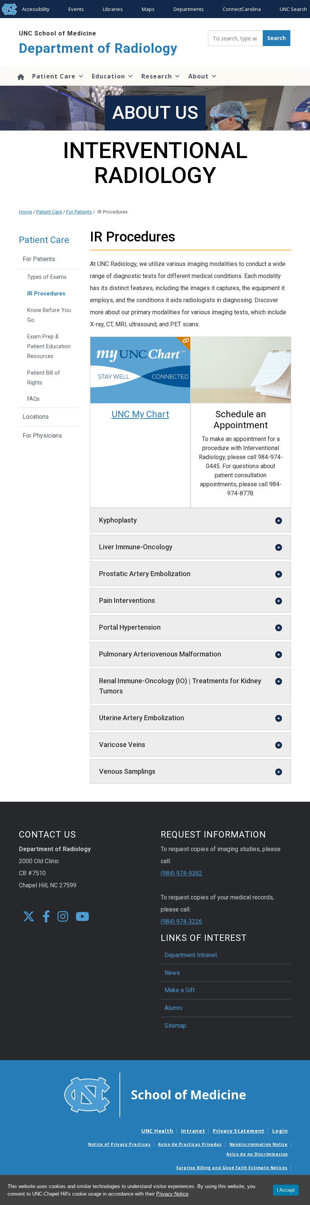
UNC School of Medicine (57, 33)
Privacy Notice (172, 1194)
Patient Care (54, 76)
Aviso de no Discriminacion (257, 1154)
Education (108, 76)
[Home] (20, 76)
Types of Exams (47, 277)
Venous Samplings (127, 771)
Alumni (173, 1007)
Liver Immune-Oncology (135, 547)
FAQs (33, 399)
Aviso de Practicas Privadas (190, 1144)
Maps (148, 9)
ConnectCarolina (242, 9)
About (198, 76)
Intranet (193, 1130)
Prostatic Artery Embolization (145, 574)
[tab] (190, 520)
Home (25, 212)
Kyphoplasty (118, 520)
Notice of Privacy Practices (119, 1144)
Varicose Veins (122, 745)
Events (76, 9)
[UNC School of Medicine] (155, 1094)
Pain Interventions (127, 600)
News (172, 972)
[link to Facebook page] (46, 917)
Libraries (113, 9)
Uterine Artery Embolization (141, 718)
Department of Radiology (98, 48)
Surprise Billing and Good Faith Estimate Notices (232, 1167)
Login (280, 1130)
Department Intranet (190, 955)
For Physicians (42, 435)
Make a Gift (179, 990)
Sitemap (175, 1025)
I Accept (286, 1190)
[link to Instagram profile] (63, 917)
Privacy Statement (239, 1130)
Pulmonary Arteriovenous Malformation (160, 654)
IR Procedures (46, 293)
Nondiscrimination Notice (258, 1144)
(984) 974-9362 (181, 873)
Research (156, 76)
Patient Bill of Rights (43, 378)
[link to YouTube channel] (82, 917)
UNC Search (293, 9)
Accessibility (36, 9)
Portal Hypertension (130, 627)
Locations (36, 416)
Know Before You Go (49, 315)
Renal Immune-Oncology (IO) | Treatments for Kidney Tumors (180, 686)
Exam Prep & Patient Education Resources (49, 347)
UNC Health (157, 1130)
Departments (189, 9)
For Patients (79, 212)
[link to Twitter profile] (29, 917)
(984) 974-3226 (181, 921)
